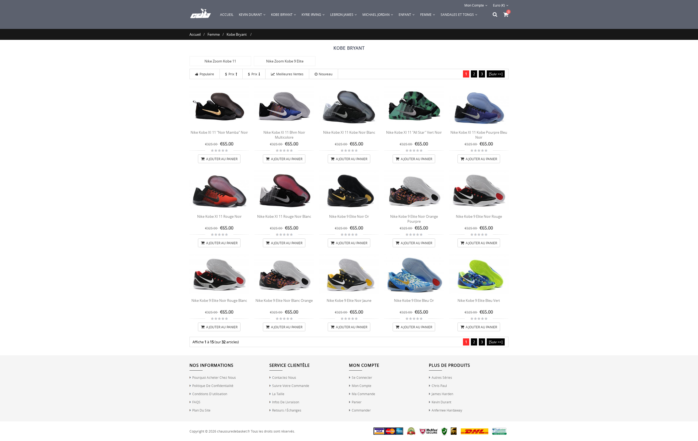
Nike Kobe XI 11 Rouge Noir (219, 216)
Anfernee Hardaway (447, 410)
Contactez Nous (284, 377)
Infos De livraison (285, 402)
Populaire (207, 74)
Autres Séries (442, 377)
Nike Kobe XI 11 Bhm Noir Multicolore (284, 135)
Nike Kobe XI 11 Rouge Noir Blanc (284, 216)
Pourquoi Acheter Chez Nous (214, 377)
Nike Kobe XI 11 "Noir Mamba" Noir (219, 132)
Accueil (226, 14)
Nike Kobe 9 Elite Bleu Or (414, 300)
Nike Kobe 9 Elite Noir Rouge (479, 216)
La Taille (278, 394)
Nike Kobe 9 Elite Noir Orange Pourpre (414, 219)
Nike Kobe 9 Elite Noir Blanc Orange (284, 300)
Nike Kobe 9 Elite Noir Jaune (349, 300)
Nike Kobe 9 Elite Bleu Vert (479, 300)
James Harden (442, 394)
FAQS (196, 402)
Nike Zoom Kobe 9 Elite (284, 61)
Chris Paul (439, 385)
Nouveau (325, 74)
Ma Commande (363, 394)
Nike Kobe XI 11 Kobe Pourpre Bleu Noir (478, 135)
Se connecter (362, 377)
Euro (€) (499, 5)
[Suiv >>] (496, 73)
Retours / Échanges (286, 410)
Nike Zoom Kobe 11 (220, 61)
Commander (361, 410)
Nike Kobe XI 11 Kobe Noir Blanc (349, 132)
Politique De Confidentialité (212, 385)
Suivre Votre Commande (290, 385)
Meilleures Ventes (289, 74)
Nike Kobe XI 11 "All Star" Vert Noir (414, 132)
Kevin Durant (441, 402)
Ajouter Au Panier (221, 159)
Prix (231, 74)
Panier (357, 402)
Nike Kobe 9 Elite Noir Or (349, 216)
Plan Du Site (201, 410)
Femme (213, 34)
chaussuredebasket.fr (233, 431)
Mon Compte (474, 5)
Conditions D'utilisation (209, 394)
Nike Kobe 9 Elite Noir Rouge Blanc (219, 300)
